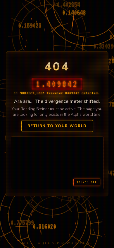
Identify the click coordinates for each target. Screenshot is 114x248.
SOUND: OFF (87, 182)
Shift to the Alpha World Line (57, 243)
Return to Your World (57, 126)
